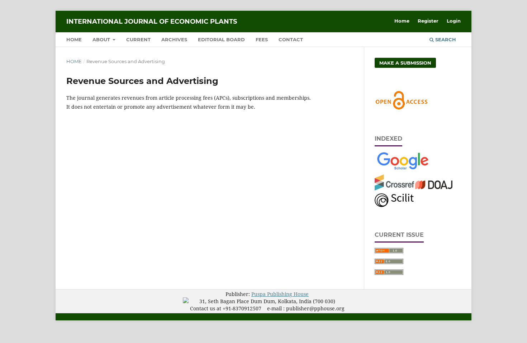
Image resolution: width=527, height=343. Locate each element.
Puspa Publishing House (280, 294)
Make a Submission (405, 63)
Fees (262, 39)
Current (138, 39)
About (101, 39)
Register (428, 21)
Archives (174, 39)
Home (74, 39)
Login (454, 21)
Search (445, 39)
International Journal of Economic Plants (151, 21)
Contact (291, 39)
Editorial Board (221, 39)
